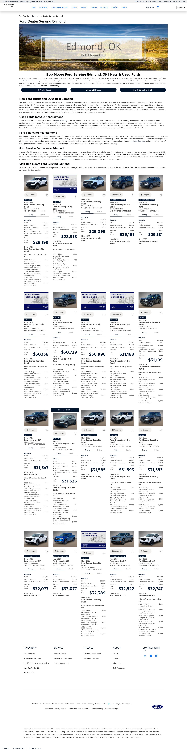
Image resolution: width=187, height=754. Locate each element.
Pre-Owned (43, 7)
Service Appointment (63, 658)
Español (114, 7)
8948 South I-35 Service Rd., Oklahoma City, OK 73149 (161, 2)
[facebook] (151, 655)
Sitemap (46, 704)
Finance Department (92, 654)
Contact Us (36, 704)
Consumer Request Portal (79, 709)
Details (42, 215)
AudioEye (116, 704)
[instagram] (156, 655)
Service (74, 7)
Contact (116, 658)
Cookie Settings (111, 709)
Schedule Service (142, 90)
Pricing (30, 215)
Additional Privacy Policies (56, 709)
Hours (115, 654)
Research (104, 7)
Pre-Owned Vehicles (32, 658)
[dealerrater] (145, 655)
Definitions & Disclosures (75, 704)
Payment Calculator (92, 658)
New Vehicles (44, 90)
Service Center (60, 654)
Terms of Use (57, 704)
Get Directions (119, 668)
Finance (94, 7)
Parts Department (61, 663)
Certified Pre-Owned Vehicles (36, 663)
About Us (117, 663)
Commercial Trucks (60, 7)
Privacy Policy (94, 704)
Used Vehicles (93, 90)
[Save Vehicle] (46, 195)
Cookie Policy (97, 709)
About (124, 7)
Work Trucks (29, 673)
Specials (84, 7)
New (34, 7)
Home (34, 16)
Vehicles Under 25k (32, 668)
